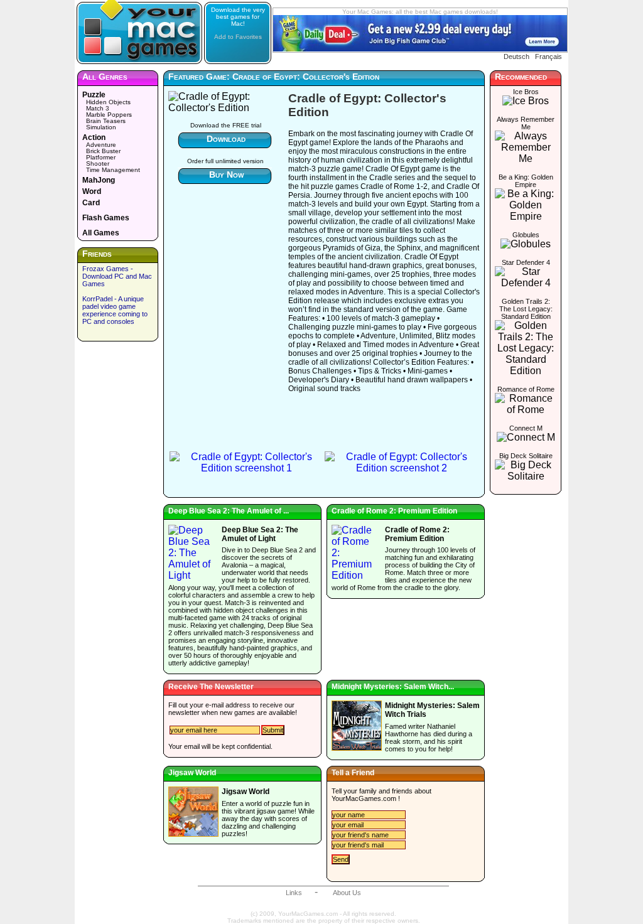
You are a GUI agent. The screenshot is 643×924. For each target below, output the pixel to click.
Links (294, 892)
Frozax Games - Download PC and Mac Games (117, 276)
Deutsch (516, 56)
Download (226, 139)
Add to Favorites (238, 36)
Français (548, 56)
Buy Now (226, 174)
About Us (347, 892)
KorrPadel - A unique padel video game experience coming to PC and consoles (115, 310)
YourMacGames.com (364, 798)
